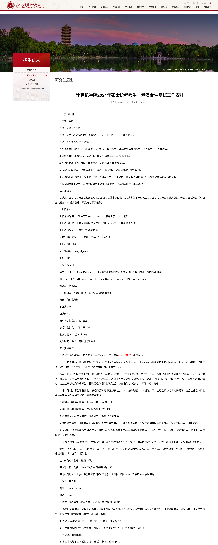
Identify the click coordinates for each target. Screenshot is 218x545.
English (204, 4)
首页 (175, 70)
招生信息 (183, 70)
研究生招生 (194, 70)
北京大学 (183, 4)
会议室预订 (194, 4)
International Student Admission (31, 100)
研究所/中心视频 (31, 90)
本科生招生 (32, 71)
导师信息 (31, 84)
